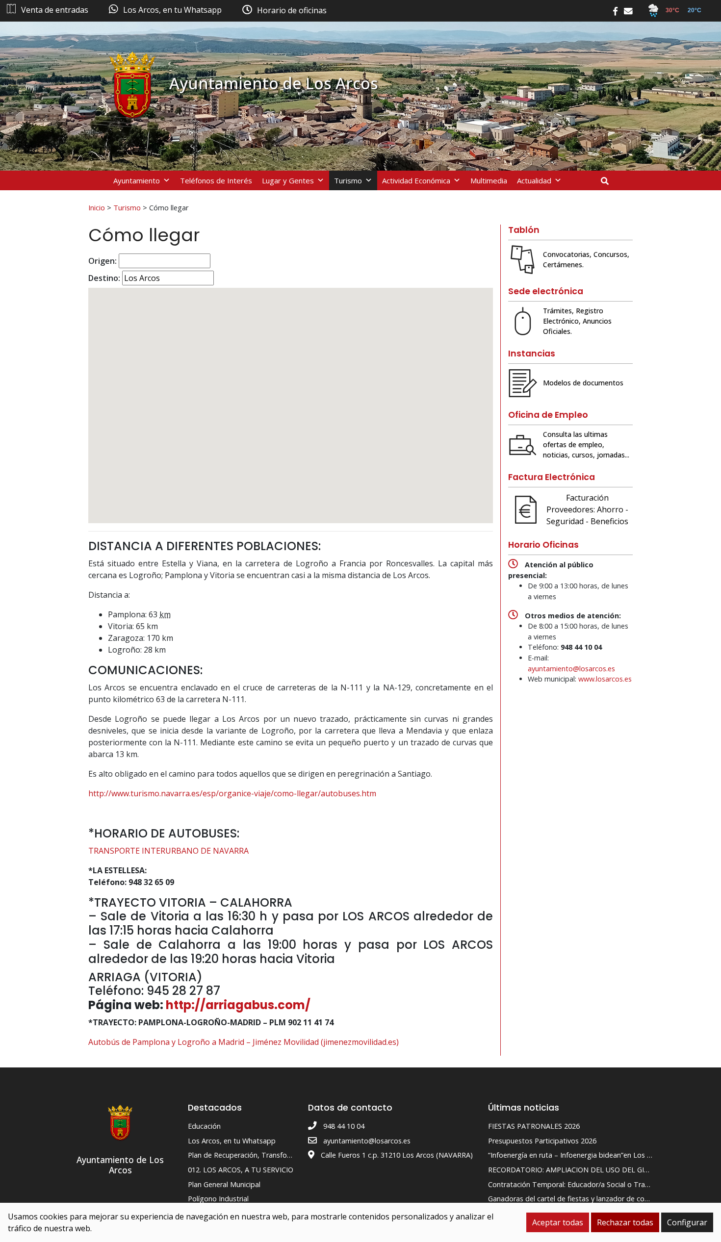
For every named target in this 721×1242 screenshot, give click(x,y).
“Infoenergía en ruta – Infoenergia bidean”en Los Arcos (576, 1155)
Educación (204, 1126)
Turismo (348, 180)
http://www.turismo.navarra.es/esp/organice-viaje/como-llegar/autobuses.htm (232, 793)
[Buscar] (608, 181)
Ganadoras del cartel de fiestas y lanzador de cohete (573, 1198)
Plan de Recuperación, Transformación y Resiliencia (270, 1155)
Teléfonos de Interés (216, 180)
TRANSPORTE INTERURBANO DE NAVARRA (168, 850)
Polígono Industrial (218, 1198)
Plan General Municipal (224, 1184)
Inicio (96, 207)
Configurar (687, 1222)
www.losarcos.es (605, 679)
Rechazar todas (625, 1222)
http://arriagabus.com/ (238, 1005)
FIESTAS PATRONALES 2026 (534, 1126)
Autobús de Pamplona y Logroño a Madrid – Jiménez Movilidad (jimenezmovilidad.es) (243, 1042)
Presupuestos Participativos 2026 (542, 1140)
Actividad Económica (416, 180)
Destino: (104, 278)
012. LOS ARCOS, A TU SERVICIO (240, 1169)
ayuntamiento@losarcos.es (571, 668)
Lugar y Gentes (288, 180)
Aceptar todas (557, 1222)
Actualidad (534, 180)
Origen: (102, 260)
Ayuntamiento (136, 180)
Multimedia (488, 180)
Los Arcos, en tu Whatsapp (232, 1140)
